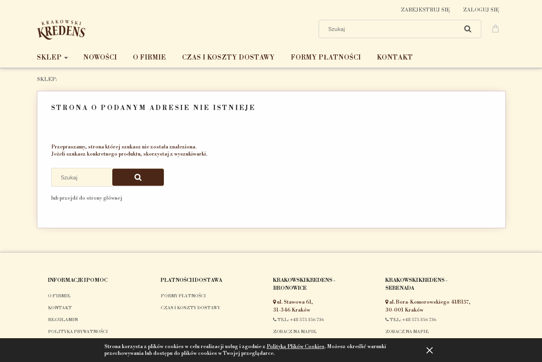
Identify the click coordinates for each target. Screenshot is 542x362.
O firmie (59, 296)
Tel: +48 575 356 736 (300, 320)
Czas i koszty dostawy (190, 308)
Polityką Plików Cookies (296, 346)
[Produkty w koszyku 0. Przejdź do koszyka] (496, 28)
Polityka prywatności (78, 332)
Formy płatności (183, 296)
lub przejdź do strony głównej (86, 198)
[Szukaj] (468, 29)
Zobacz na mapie (295, 332)
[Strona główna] (61, 29)
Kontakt (60, 308)
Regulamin (63, 320)
